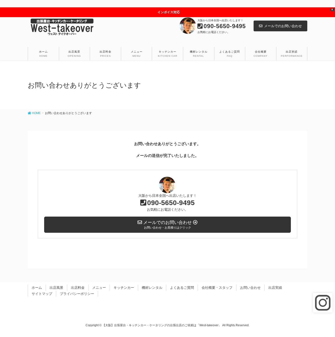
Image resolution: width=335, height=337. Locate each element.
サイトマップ (42, 294)
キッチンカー (124, 288)
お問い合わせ (250, 288)
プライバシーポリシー (77, 294)
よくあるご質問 (182, 288)
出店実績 (275, 288)
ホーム (37, 288)
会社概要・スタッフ (217, 288)
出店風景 (56, 288)
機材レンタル (152, 288)
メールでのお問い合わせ (283, 26)
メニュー (99, 288)
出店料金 (78, 288)
